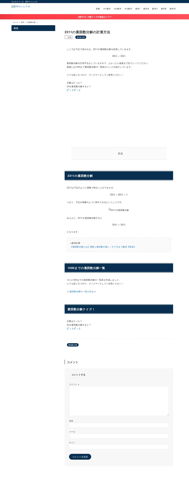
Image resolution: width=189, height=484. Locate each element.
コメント (74, 384)
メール (72, 431)
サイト (72, 442)
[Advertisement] (119, 119)
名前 (71, 420)
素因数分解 (81, 37)
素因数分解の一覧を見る (82, 291)
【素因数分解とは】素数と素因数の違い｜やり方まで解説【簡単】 (103, 246)
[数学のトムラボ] (20, 8)
